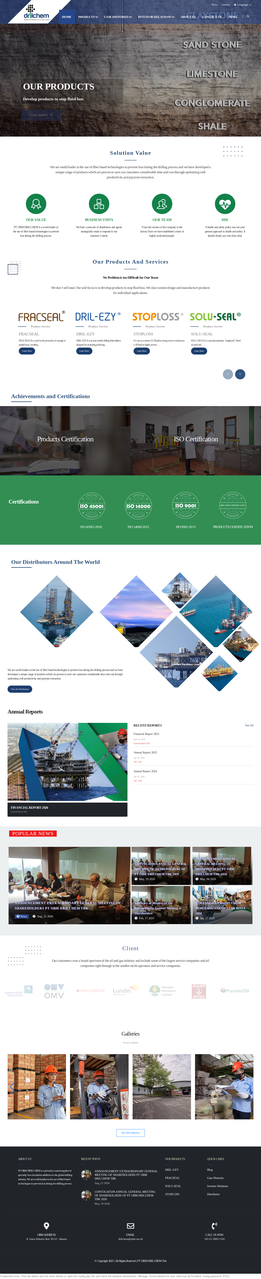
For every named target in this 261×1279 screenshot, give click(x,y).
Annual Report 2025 (145, 752)
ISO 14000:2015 (138, 527)
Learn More (27, 351)
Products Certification (65, 439)
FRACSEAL (29, 334)
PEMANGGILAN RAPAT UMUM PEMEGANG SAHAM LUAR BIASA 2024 (220, 908)
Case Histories (116, 17)
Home (67, 17)
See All (249, 725)
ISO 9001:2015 (186, 527)
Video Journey (40, 115)
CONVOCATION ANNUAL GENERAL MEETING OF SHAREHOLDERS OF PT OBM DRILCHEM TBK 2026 (161, 869)
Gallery (226, 4)
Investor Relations (155, 17)
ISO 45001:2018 (91, 527)
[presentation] (228, 374)
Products (86, 17)
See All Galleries (131, 1132)
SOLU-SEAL (202, 334)
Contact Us (212, 17)
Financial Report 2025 (146, 734)
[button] (242, 4)
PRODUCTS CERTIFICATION (233, 527)
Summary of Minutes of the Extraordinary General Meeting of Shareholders (158, 908)
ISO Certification (196, 439)
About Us (188, 17)
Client (130, 948)
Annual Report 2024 (145, 771)
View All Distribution (20, 689)
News (215, 4)
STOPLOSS (143, 334)
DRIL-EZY (85, 334)
